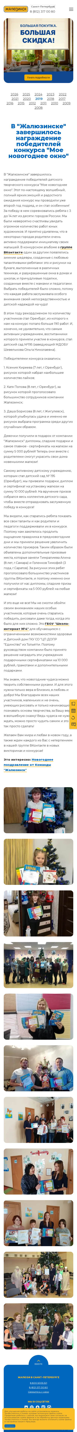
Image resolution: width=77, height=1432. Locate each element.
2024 (38, 94)
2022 (63, 94)
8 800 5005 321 (38, 1383)
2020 (27, 99)
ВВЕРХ (38, 1364)
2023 (50, 94)
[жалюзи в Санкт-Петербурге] (16, 9)
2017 (62, 99)
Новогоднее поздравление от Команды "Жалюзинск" (28, 765)
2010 (54, 103)
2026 (14, 94)
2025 (26, 94)
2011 (43, 103)
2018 (50, 99)
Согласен (9, 1426)
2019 (39, 99)
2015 (21, 103)
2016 (10, 103)
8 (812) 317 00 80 (42, 11)
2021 (15, 99)
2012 (32, 103)
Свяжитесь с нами (38, 1391)
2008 (39, 108)
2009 (66, 103)
